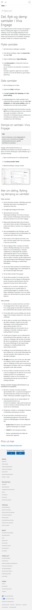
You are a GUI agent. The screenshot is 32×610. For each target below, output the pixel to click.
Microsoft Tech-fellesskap (7, 566)
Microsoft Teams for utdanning (8, 512)
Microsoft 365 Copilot (6, 545)
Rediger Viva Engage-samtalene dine (11, 445)
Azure (3, 537)
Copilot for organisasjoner (7, 466)
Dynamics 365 (5, 540)
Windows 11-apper (5, 477)
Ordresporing (4, 494)
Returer (3, 492)
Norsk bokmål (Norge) (8, 596)
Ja (11, 453)
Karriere (3, 583)
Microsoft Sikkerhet (6, 535)
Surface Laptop (5, 464)
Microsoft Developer (6, 558)
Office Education (5, 517)
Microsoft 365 (4, 471)
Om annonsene (5, 607)
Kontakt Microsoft (5, 604)
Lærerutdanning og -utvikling (7, 520)
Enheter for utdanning (6, 509)
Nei (20, 453)
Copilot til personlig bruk (7, 469)
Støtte (3, 5)
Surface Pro (4, 461)
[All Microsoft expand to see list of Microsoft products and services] (2, 2)
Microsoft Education (6, 507)
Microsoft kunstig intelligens (7, 532)
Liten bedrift (4, 550)
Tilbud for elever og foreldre (7, 522)
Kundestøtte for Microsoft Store (8, 489)
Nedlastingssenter (5, 487)
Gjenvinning (4, 497)
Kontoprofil (4, 484)
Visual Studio (4, 576)
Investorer (4, 591)
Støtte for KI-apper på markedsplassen (9, 563)
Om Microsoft (4, 586)
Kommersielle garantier (6, 499)
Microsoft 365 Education (7, 515)
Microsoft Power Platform (7, 571)
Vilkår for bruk (18, 604)
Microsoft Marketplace (6, 568)
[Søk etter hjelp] (5, 2)
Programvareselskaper (6, 573)
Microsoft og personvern (7, 588)
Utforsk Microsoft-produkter (7, 474)
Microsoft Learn (5, 560)
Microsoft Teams (5, 548)
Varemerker (24, 604)
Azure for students (5, 525)
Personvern (12, 604)
